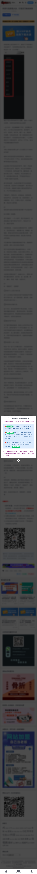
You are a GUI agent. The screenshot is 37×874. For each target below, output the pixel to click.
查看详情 (16, 446)
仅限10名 (9, 426)
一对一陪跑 (10, 432)
